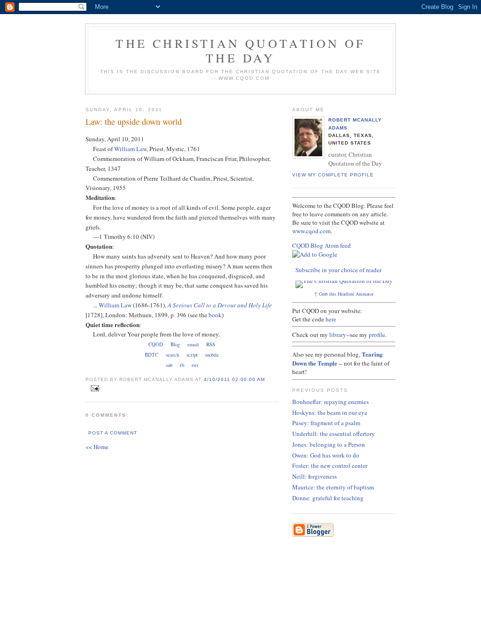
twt (195, 365)
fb (182, 365)
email (193, 344)
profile (377, 334)
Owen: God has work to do (325, 455)
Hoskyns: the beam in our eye (329, 412)
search (172, 354)
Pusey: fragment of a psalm (326, 423)
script (192, 354)
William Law (130, 149)
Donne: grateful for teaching (328, 498)
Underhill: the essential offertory (333, 433)
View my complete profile (333, 174)
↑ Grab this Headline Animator (343, 293)
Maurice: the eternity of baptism (333, 487)
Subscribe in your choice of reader (338, 270)
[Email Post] (93, 388)
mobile (212, 354)
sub (169, 365)
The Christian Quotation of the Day (240, 50)
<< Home (97, 447)
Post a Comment (112, 432)
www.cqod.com (311, 231)
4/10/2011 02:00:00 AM (234, 379)
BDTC (151, 354)
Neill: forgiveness (314, 476)
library (337, 334)
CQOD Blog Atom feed (321, 245)
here (331, 319)
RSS (210, 344)
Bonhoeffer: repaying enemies (330, 401)
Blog (175, 344)
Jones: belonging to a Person (328, 444)
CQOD (155, 344)
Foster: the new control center (329, 465)
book (215, 315)
